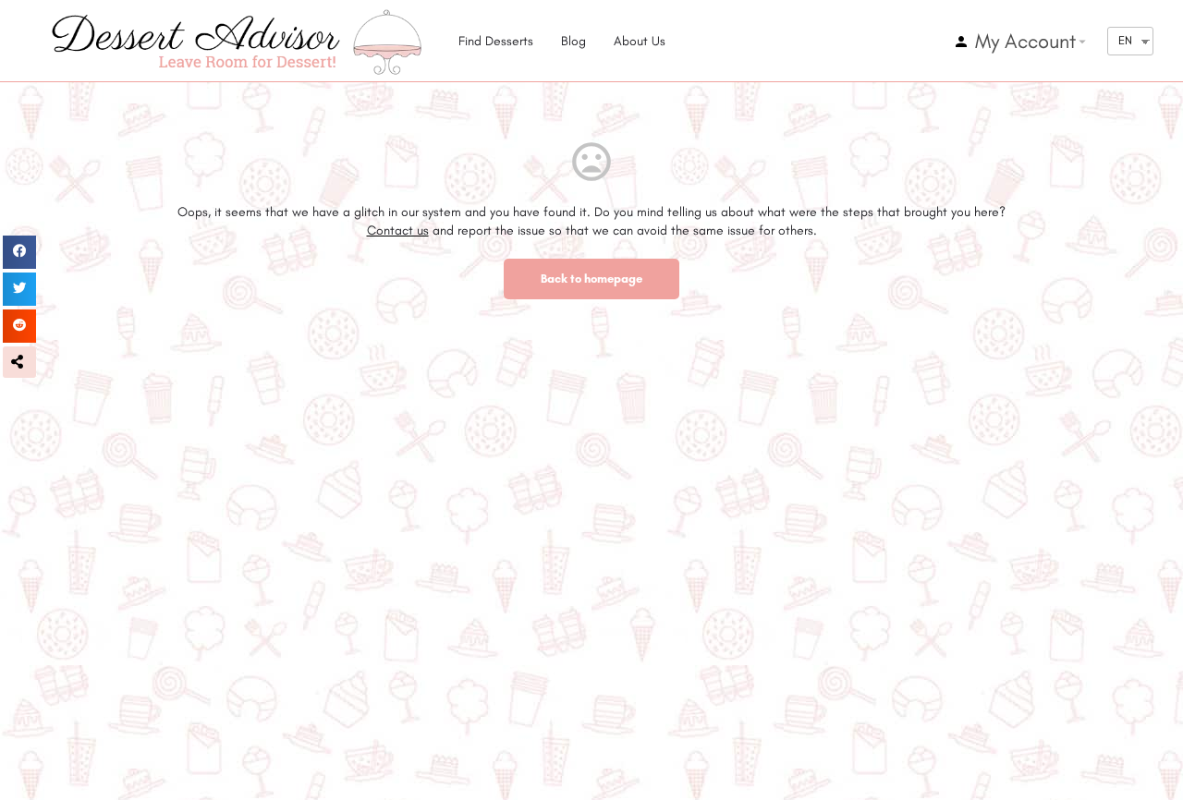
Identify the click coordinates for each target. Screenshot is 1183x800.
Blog (573, 41)
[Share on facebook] (19, 252)
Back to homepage (591, 278)
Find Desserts (495, 41)
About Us (639, 41)
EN (1125, 40)
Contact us (398, 230)
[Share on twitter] (19, 289)
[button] (19, 362)
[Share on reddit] (19, 326)
